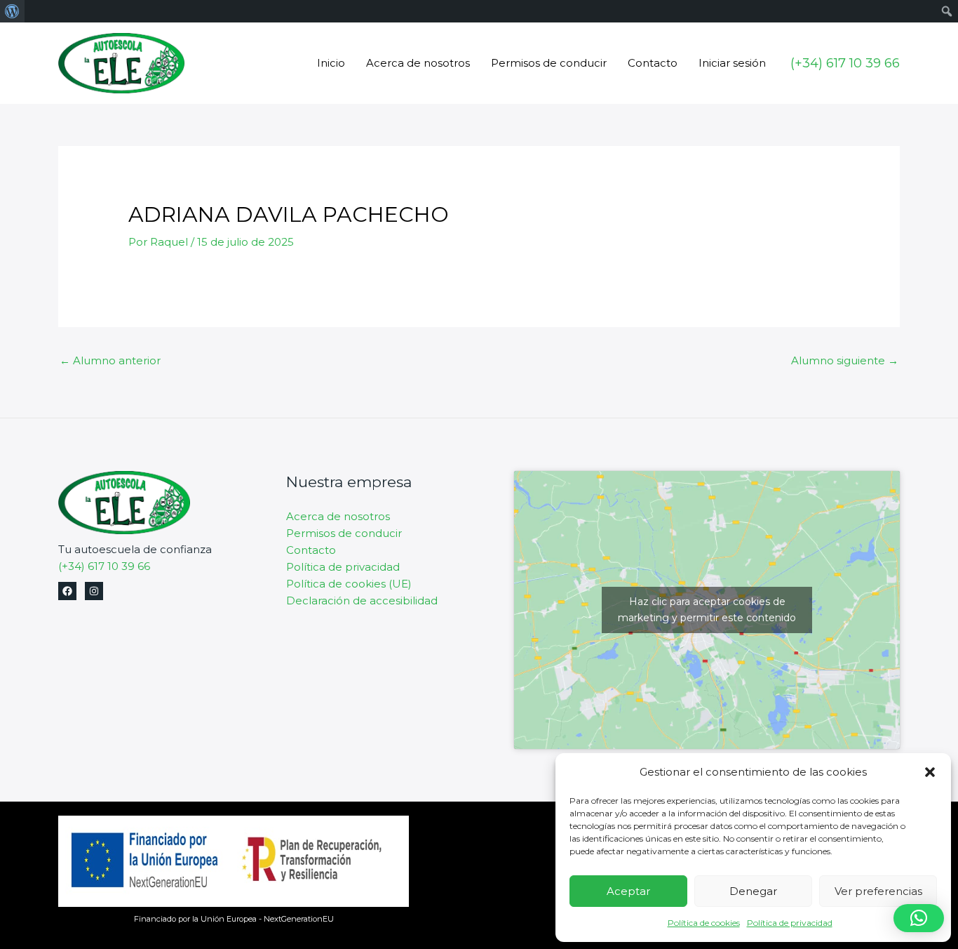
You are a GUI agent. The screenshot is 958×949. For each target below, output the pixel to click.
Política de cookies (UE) (349, 583)
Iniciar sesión (732, 62)
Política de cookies (704, 922)
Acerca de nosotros (418, 62)
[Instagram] (94, 591)
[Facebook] (67, 591)
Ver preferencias (878, 891)
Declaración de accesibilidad (362, 600)
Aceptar (628, 891)
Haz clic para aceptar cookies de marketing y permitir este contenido (707, 609)
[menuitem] (12, 11)
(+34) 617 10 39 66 (104, 566)
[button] (930, 772)
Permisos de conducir (549, 62)
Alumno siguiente (844, 360)
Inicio (331, 62)
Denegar (753, 891)
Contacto (652, 62)
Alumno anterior (110, 360)
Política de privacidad (789, 922)
